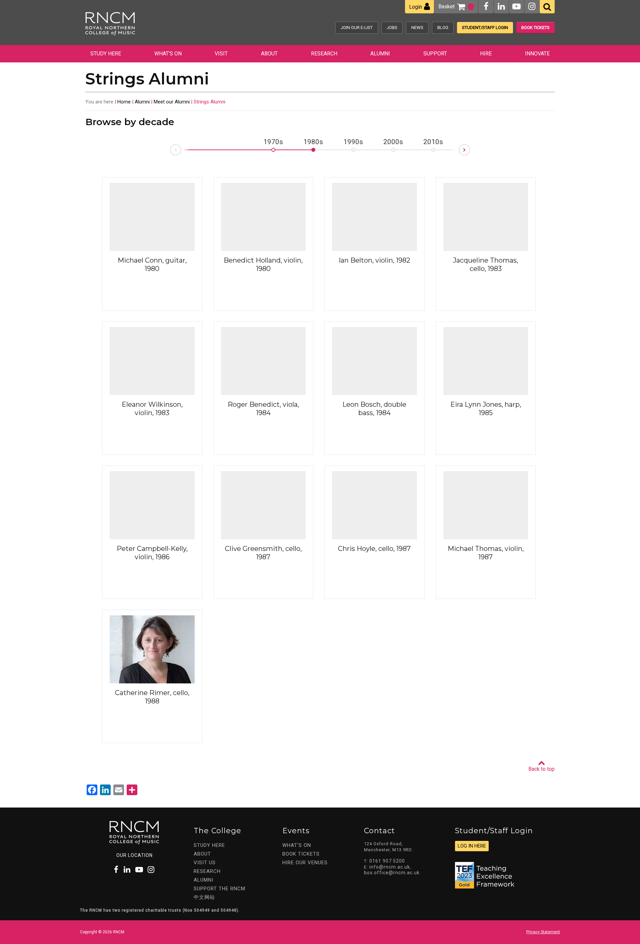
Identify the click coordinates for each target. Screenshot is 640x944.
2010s (433, 142)
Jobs (392, 27)
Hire (486, 53)
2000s (393, 142)
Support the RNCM (219, 889)
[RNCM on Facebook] (486, 6)
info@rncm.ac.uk (389, 867)
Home (124, 102)
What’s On (168, 53)
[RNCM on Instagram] (531, 6)
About (269, 53)
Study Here (105, 53)
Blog (442, 27)
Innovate (537, 53)
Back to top (541, 769)
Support (435, 53)
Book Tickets (535, 27)
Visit (221, 53)
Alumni (380, 53)
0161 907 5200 (387, 861)
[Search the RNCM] (547, 6)
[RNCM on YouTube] (516, 6)
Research (324, 53)
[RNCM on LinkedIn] (501, 6)
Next (469, 148)
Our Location (134, 855)
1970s (273, 142)
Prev (170, 151)
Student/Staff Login (485, 27)
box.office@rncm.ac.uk (392, 872)
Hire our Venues (305, 863)
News (417, 27)
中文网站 (204, 897)
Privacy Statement (543, 932)
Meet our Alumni (172, 102)
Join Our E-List (357, 27)
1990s (353, 142)
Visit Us (205, 863)
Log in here (472, 846)
